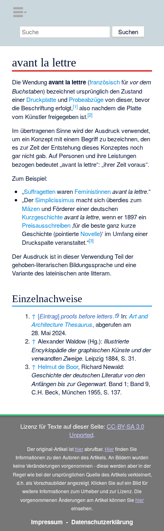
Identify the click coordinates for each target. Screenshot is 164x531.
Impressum (47, 521)
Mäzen (31, 208)
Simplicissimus (54, 199)
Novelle (90, 233)
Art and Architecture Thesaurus (89, 320)
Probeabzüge (86, 99)
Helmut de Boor (58, 366)
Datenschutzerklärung (102, 521)
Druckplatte (41, 99)
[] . (76, 316)
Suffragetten (39, 191)
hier (79, 448)
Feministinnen (92, 191)
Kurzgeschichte (42, 217)
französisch (105, 82)
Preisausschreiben (46, 225)
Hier (109, 448)
